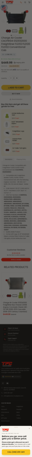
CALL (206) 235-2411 (16, 452)
